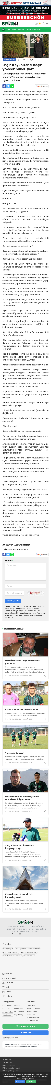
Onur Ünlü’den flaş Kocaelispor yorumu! (22, 662)
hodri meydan (29, 956)
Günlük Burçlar (32, 1020)
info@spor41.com (11, 1038)
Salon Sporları (19, 1009)
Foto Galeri (10, 978)
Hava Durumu (32, 1011)
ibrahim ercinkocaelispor (12, 956)
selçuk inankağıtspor (29, 952)
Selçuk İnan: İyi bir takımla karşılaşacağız (19, 847)
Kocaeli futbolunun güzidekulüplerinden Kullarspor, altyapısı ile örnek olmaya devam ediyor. (25, 714)
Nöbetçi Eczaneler (33, 1008)
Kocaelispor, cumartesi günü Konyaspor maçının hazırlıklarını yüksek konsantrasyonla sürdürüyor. (24, 757)
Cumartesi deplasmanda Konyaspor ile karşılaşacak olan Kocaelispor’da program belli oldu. (24, 903)
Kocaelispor (10, 59)
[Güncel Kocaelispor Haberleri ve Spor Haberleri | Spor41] (9, 23)
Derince (17, 1005)
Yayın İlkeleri (7, 1059)
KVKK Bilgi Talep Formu (10, 1071)
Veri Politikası (7, 1062)
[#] (25, 921)
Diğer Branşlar (19, 1015)
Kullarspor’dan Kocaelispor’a (21, 709)
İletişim (8, 996)
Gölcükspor (6, 1015)
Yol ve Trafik (31, 1005)
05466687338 (27, 1032)
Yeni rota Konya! (14, 753)
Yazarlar (9, 982)
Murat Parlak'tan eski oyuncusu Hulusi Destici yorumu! (22, 798)
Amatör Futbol (7, 1012)
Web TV (8, 974)
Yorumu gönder (13, 601)
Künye (8, 991)
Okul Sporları (19, 1012)
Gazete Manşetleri (33, 1017)
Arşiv (7, 987)
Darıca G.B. (6, 1009)
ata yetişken (8, 949)
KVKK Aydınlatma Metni (11, 1068)
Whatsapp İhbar (27, 1026)
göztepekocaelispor (10, 952)
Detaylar (19, 1082)
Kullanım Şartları (8, 1065)
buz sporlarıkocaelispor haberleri (27, 949)
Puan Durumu (32, 1014)
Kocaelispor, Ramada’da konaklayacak (19, 896)
